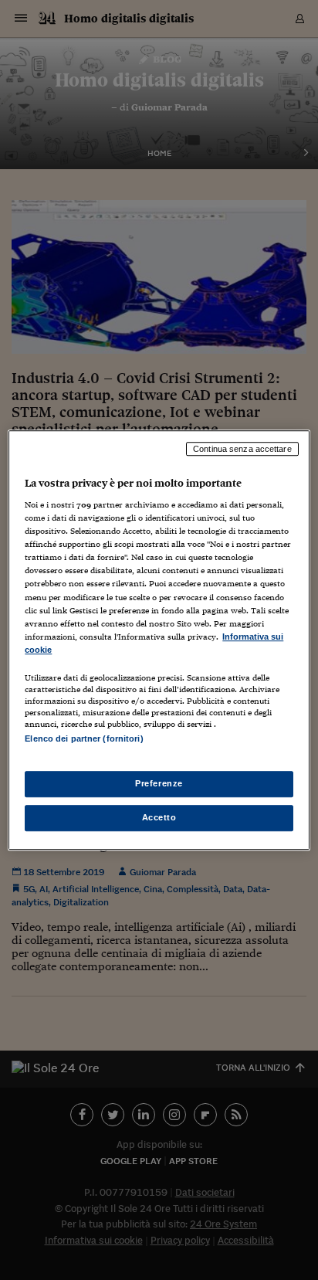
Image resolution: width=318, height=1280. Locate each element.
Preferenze (159, 783)
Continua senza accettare (242, 448)
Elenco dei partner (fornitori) (84, 738)
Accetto (159, 817)
